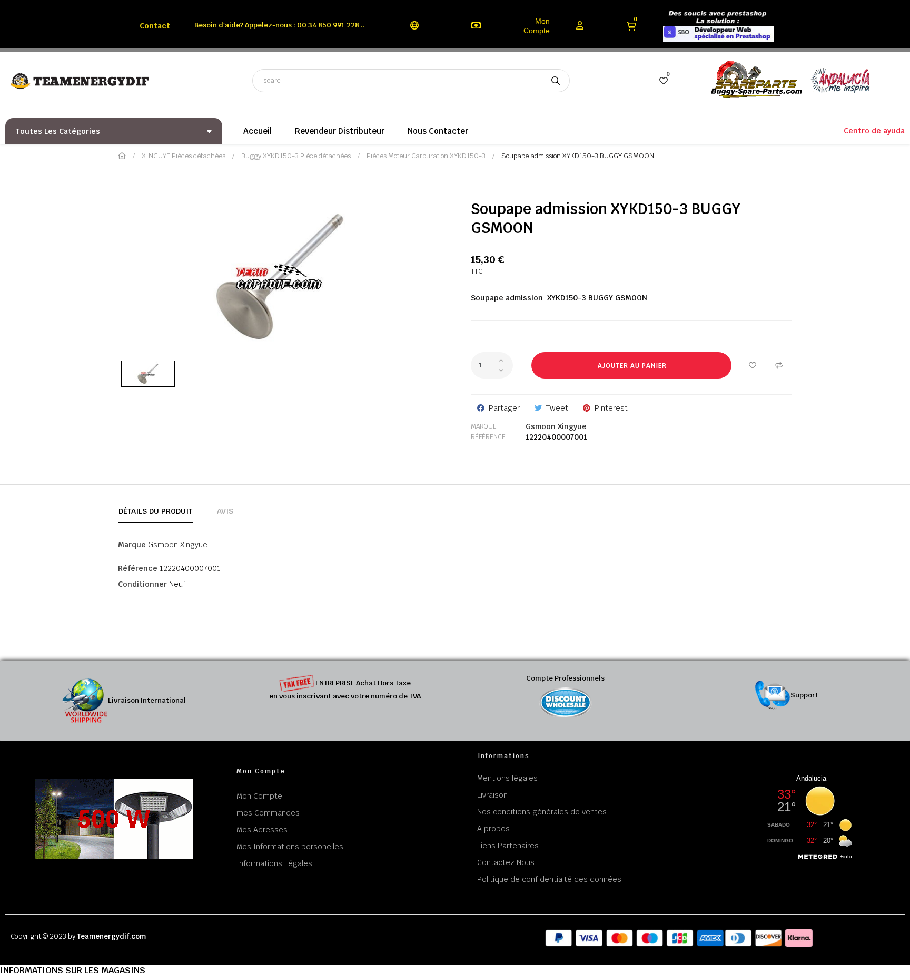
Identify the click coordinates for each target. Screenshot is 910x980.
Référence (488, 437)
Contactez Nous (506, 862)
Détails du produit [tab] (155, 511)
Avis (225, 511)
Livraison (492, 795)
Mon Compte (536, 26)
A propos (493, 828)
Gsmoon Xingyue (556, 426)
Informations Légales (274, 863)
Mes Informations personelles (289, 846)
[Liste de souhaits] (752, 365)
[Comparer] (779, 365)
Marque (484, 426)
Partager (504, 408)
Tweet (557, 408)
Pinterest (611, 408)
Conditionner (142, 584)
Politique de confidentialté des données (549, 879)
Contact (155, 26)
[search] (555, 80)
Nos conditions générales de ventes (542, 812)
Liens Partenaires (508, 845)
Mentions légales (507, 778)
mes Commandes (268, 813)
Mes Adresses (262, 830)
